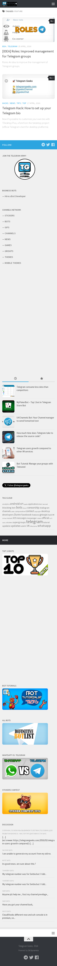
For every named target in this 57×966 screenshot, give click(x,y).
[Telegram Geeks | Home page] (12, 3)
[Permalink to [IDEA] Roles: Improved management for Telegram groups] (28, 29)
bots (19, 507)
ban (40, 504)
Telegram (12, 46)
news (39, 518)
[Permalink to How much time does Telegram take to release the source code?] (8, 437)
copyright (38, 511)
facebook (26, 514)
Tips (19, 103)
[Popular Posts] (42, 378)
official (45, 518)
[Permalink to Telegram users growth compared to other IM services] (8, 452)
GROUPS (9, 251)
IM (53, 514)
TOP (24, 103)
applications (33, 504)
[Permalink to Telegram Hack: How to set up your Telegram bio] (28, 86)
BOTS (7, 221)
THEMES (9, 257)
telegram (34, 521)
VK (28, 526)
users (23, 525)
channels (6, 511)
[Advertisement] (25, 320)
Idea (4, 46)
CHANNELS (10, 233)
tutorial (46, 522)
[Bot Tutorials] (25, 709)
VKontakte (33, 526)
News (12, 103)
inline (4, 518)
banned (45, 504)
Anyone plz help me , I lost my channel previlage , (25, 894)
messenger (32, 518)
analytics (6, 504)
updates (16, 526)
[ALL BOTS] (25, 743)
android (15, 503)
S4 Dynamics (33, 950)
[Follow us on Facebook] (53, 144)
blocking (6, 507)
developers (8, 514)
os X (51, 518)
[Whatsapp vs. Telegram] (25, 778)
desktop (45, 511)
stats (4, 523)
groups (43, 514)
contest (30, 511)
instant (9, 518)
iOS (15, 518)
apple (26, 504)
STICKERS (9, 215)
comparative (20, 511)
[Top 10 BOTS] (25, 574)
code (12, 511)
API (21, 503)
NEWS (7, 239)
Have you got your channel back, (17, 904)
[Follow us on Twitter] (48, 144)
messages (22, 518)
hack (50, 514)
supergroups (19, 522)
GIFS (7, 227)
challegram (44, 507)
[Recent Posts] (15, 378)
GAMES (8, 245)
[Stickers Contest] (25, 813)
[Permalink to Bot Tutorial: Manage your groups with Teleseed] (8, 468)
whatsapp (44, 526)
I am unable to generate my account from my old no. (26, 853)
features (35, 514)
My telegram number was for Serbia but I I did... (24, 874)
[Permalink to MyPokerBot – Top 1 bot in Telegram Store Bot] (8, 406)
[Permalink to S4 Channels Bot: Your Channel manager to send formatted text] (8, 422)
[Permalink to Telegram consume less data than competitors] (8, 391)
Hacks (5, 103)
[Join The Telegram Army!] (25, 179)
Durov (17, 514)
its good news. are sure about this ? (19, 863)
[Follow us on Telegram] (43, 144)
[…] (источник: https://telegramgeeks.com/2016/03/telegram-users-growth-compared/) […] (28, 840)
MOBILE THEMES (13, 262)
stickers (9, 522)
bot (14, 507)
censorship (33, 507)
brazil (25, 508)
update (6, 526)
